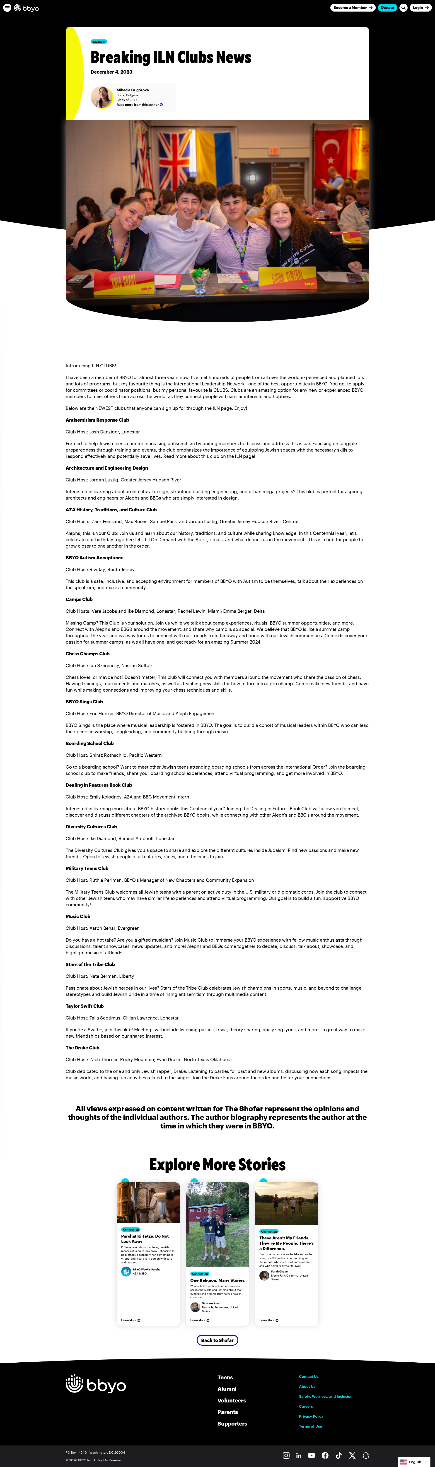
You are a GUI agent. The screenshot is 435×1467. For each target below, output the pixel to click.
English (415, 1462)
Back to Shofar (217, 1340)
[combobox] (414, 1462)
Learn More (128, 1320)
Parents (228, 1412)
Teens (225, 1377)
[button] (7, 8)
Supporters (232, 1423)
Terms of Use (310, 1426)
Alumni (227, 1388)
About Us (307, 1386)
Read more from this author (138, 105)
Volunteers (232, 1400)
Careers (306, 1406)
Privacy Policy (311, 1416)
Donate (387, 7)
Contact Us (309, 1376)
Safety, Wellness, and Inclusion (326, 1396)
